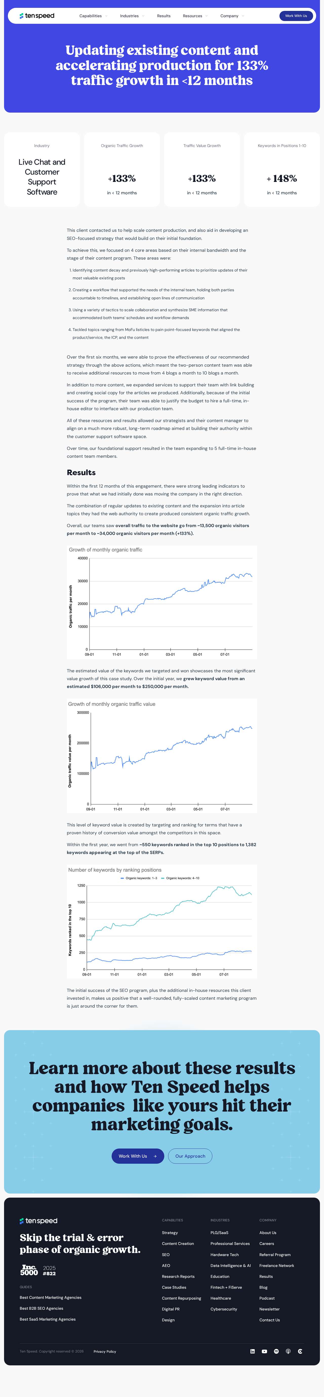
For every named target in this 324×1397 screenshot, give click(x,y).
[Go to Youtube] (264, 1351)
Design (168, 1320)
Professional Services (230, 1243)
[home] (37, 15)
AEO (166, 1265)
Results (164, 15)
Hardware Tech (225, 1254)
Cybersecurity (224, 1309)
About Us (267, 1232)
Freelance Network (276, 1265)
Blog (263, 1287)
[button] (94, 15)
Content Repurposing (181, 1298)
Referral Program (275, 1254)
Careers (266, 1243)
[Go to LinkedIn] (252, 1351)
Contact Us (269, 1320)
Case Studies (174, 1287)
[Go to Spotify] (276, 1351)
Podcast (267, 1298)
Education (220, 1276)
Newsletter (269, 1309)
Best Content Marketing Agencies (51, 1297)
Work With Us (296, 15)
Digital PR (170, 1309)
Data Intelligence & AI (231, 1265)
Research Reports (178, 1276)
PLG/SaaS (219, 1232)
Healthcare (221, 1298)
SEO (166, 1254)
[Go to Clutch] (300, 1351)
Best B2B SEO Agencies (41, 1308)
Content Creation (178, 1243)
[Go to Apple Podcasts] (288, 1351)
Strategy (170, 1232)
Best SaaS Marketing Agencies (48, 1319)
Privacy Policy (105, 1351)
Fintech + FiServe (226, 1287)
